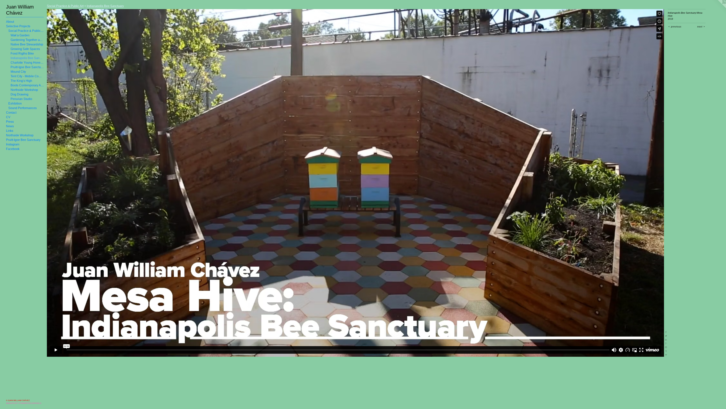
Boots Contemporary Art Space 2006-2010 (27, 85)
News (10, 126)
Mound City (18, 71)
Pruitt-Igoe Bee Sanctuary (27, 67)
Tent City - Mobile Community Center (27, 76)
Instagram (12, 144)
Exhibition (15, 103)
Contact (11, 112)
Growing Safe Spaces (25, 49)
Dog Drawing (19, 94)
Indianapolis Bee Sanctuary (27, 58)
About (10, 21)
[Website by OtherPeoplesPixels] (718, 7)
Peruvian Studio (21, 99)
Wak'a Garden (20, 35)
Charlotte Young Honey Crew (27, 62)
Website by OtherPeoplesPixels (23, 403)
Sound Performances (22, 108)
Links (9, 130)
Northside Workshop (24, 89)
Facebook (12, 149)
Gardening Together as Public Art (27, 39)
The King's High (21, 80)
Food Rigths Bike (22, 53)
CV (8, 117)
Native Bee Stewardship (27, 44)
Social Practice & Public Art (26, 30)
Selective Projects (18, 26)
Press (10, 121)
